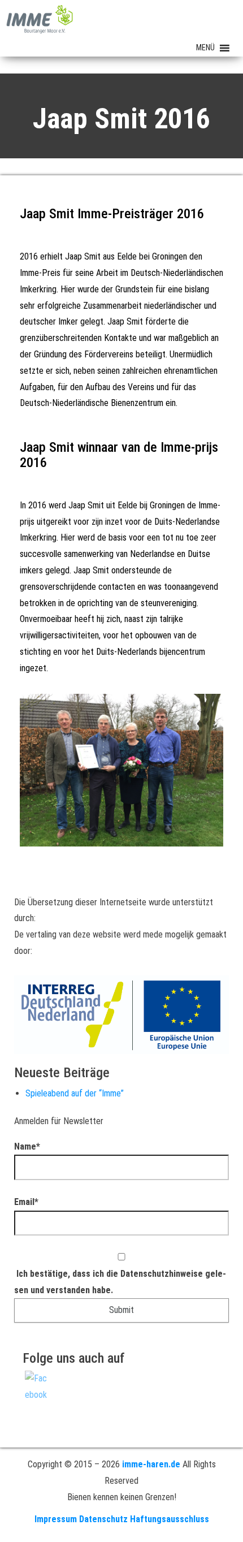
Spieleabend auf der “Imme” (74, 1093)
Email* (26, 1202)
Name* (27, 1146)
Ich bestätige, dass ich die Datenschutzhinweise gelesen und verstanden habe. (120, 1281)
